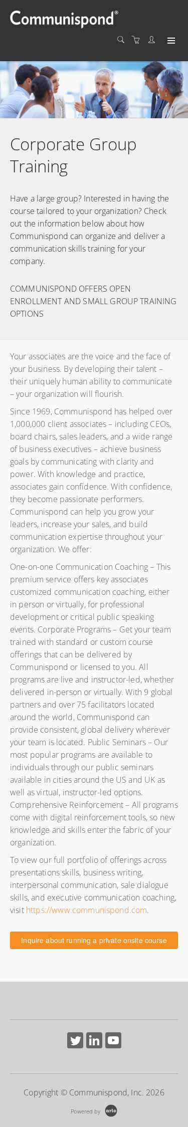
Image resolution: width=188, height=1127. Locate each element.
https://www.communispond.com (86, 910)
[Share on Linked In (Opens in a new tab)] (94, 1041)
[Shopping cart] (138, 40)
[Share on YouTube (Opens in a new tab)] (113, 1041)
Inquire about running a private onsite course (93, 940)
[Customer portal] (153, 40)
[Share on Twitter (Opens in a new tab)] (75, 1041)
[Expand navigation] (170, 41)
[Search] (123, 40)
